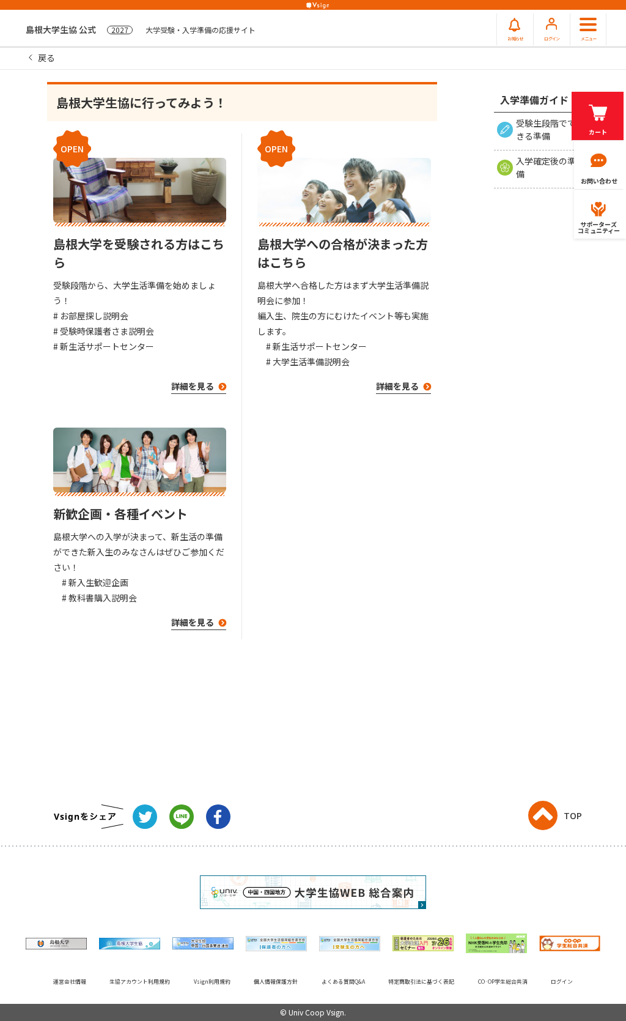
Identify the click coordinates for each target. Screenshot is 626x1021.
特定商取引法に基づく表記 (421, 982)
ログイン (562, 982)
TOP (573, 815)
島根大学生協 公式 (141, 29)
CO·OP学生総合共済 (503, 982)
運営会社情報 (69, 982)
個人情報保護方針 (276, 982)
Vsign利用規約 (212, 982)
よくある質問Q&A (343, 982)
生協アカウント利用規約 (139, 982)
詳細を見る (193, 386)
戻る (46, 57)
